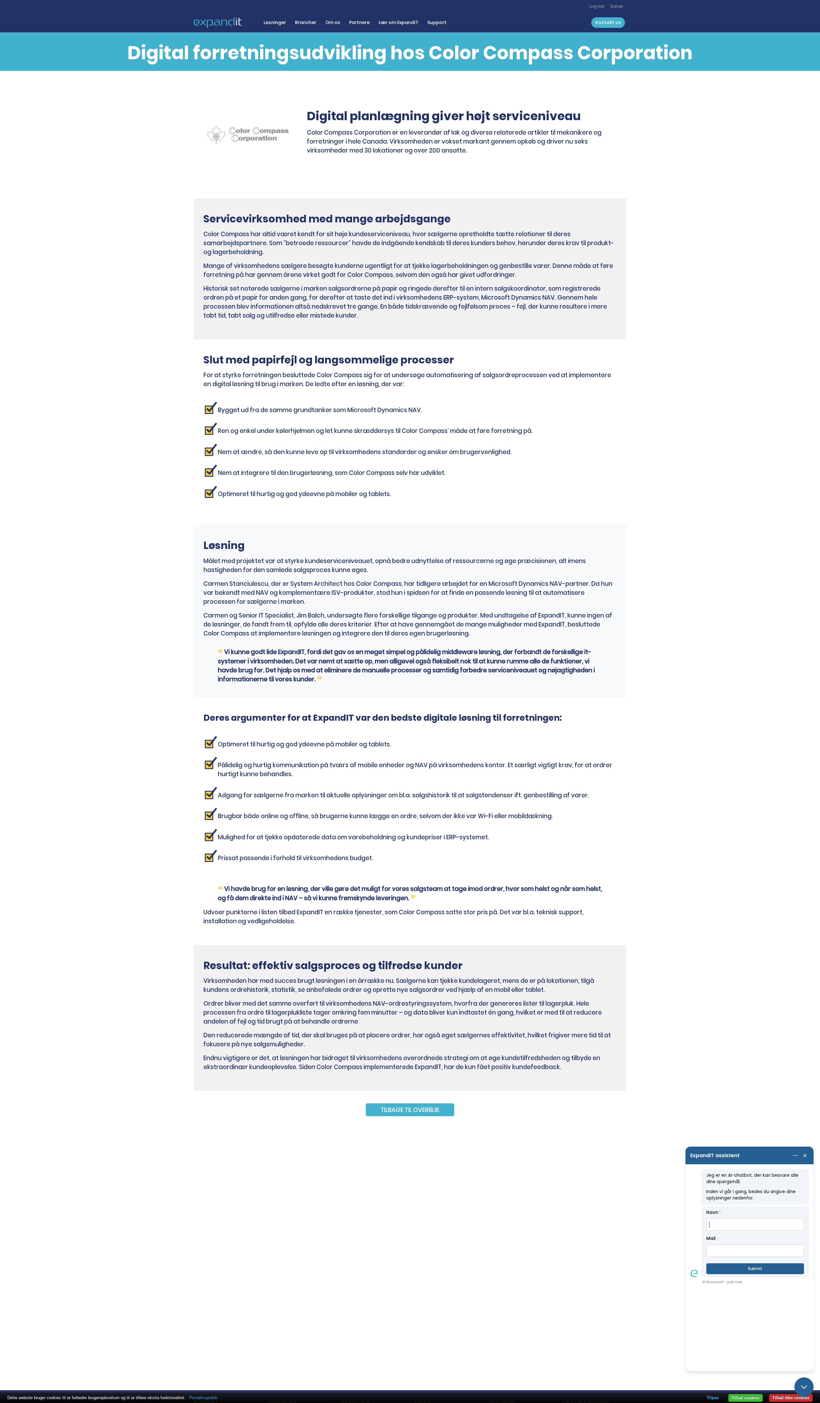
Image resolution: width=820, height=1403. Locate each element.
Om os (332, 22)
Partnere (359, 22)
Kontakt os (608, 22)
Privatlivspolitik (203, 1397)
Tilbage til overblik (410, 1110)
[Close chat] (804, 1387)
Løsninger (275, 22)
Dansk (617, 6)
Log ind (596, 6)
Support (437, 22)
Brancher (305, 22)
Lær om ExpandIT (398, 22)
